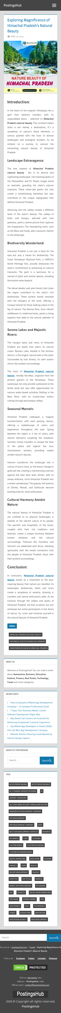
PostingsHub (13, 5)
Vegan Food (25, 913)
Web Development (39, 919)
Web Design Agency (18, 919)
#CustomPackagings (41, 784)
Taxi (42, 899)
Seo (11, 892)
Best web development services (24, 831)
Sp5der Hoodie (29, 899)
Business (47, 831)
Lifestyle (14, 879)
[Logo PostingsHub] (30, 997)
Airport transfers (18, 798)
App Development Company (21, 825)
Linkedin (42, 958)
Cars (25, 838)
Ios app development (19, 872)
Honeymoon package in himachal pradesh (29, 648)
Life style (26, 879)
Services (21, 892)
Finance (13, 865)
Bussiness (14, 838)
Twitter (31, 958)
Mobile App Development (20, 885)
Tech (27, 906)
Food (23, 865)
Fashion (47, 859)
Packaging (40, 885)
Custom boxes (16, 845)
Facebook (20, 958)
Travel (12, 626)
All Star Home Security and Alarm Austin (28, 804)
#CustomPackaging (18, 784)
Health (33, 865)
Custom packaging (35, 845)
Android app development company (25, 811)
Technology (39, 906)
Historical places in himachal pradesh (27, 641)
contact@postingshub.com (37, 985)
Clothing (36, 838)
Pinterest (53, 958)
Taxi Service (15, 906)
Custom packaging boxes (21, 852)
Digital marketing (17, 859)
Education (34, 859)
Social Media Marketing (40, 892)
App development (17, 818)
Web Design (40, 913)
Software (14, 899)
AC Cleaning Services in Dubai (23, 791)
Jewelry (35, 872)
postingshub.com (19, 947)
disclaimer (32, 977)
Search (45, 760)
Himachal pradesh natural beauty (26, 634)
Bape (40, 825)
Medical (39, 879)
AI (41, 791)
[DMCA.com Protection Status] (30, 970)
